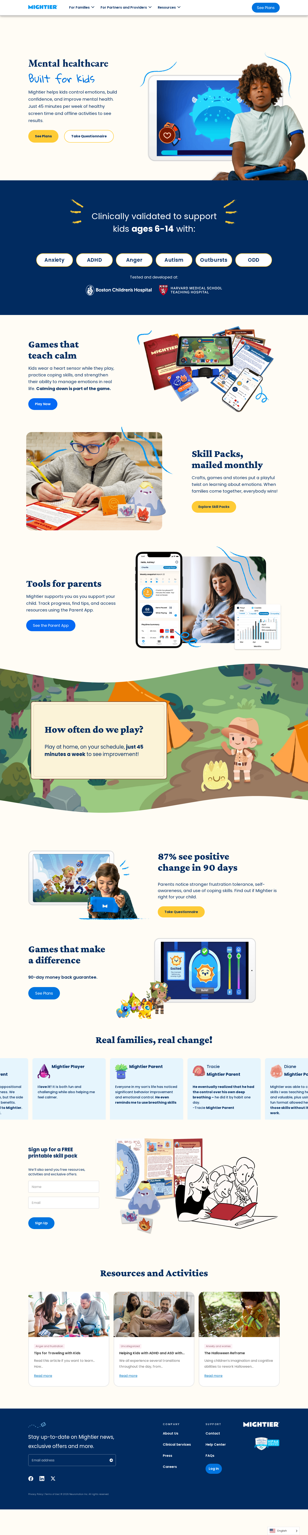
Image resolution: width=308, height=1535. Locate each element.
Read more (43, 1375)
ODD (253, 259)
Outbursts (213, 259)
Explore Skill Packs (213, 506)
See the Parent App (51, 625)
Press (167, 1455)
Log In (214, 1468)
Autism (173, 259)
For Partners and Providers (124, 7)
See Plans (266, 7)
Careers (170, 1466)
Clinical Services (177, 1444)
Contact (213, 1433)
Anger (134, 259)
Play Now (43, 404)
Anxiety (54, 259)
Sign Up (41, 1223)
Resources (167, 7)
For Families (79, 7)
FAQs (210, 1455)
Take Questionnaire (89, 136)
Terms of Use (52, 1494)
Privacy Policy (35, 1494)
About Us (170, 1433)
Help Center (216, 1444)
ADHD (94, 259)
